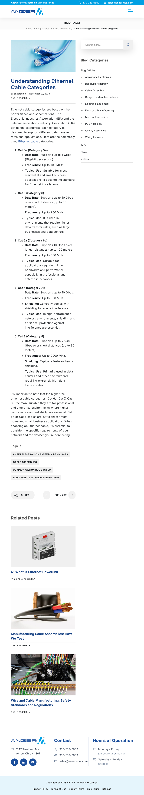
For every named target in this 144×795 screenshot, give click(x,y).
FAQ (13, 579)
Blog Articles (42, 28)
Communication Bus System (32, 469)
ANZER (71, 782)
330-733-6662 (68, 749)
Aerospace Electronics (98, 77)
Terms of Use (58, 788)
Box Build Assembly (96, 83)
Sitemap (106, 788)
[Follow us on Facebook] (14, 762)
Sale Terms (93, 788)
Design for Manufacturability (101, 97)
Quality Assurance (95, 130)
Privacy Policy (40, 788)
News (84, 152)
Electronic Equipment (97, 103)
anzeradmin (20, 93)
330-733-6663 (68, 755)
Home (29, 28)
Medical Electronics (96, 117)
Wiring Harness (94, 137)
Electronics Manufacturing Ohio (36, 477)
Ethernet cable (28, 141)
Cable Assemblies (25, 462)
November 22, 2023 (39, 93)
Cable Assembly (61, 28)
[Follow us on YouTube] (33, 762)
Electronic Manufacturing (99, 110)
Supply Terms (76, 788)
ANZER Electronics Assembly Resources (40, 454)
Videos (85, 159)
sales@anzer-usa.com (73, 761)
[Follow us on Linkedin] (23, 762)
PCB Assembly (93, 123)
